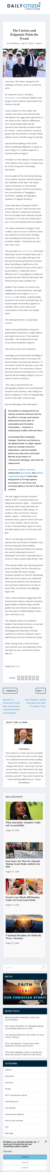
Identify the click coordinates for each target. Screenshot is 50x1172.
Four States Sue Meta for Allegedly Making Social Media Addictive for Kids (24, 1027)
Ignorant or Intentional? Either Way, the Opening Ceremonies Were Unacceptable (11, 706)
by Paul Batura (13, 43)
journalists (26, 472)
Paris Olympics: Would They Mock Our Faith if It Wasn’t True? (35, 702)
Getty (17, 666)
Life (6, 1127)
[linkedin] (29, 678)
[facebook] (18, 678)
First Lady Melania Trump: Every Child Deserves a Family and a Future (22, 1044)
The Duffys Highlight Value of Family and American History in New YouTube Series (23, 1053)
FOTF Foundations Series (16, 1095)
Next (39, 690)
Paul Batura (24, 748)
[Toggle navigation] (45, 52)
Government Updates (14, 1114)
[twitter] (22, 678)
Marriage (9, 1133)
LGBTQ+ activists (26, 469)
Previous (11, 690)
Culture (38, 43)
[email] (33, 678)
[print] (37, 678)
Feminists (12, 469)
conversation (27, 251)
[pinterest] (26, 678)
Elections (9, 1082)
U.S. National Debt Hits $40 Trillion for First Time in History (24, 1036)
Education (9, 1076)
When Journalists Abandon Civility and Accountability (22, 1018)
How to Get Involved (14, 1120)
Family (8, 1089)
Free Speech (10, 1108)
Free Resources (11, 1101)
